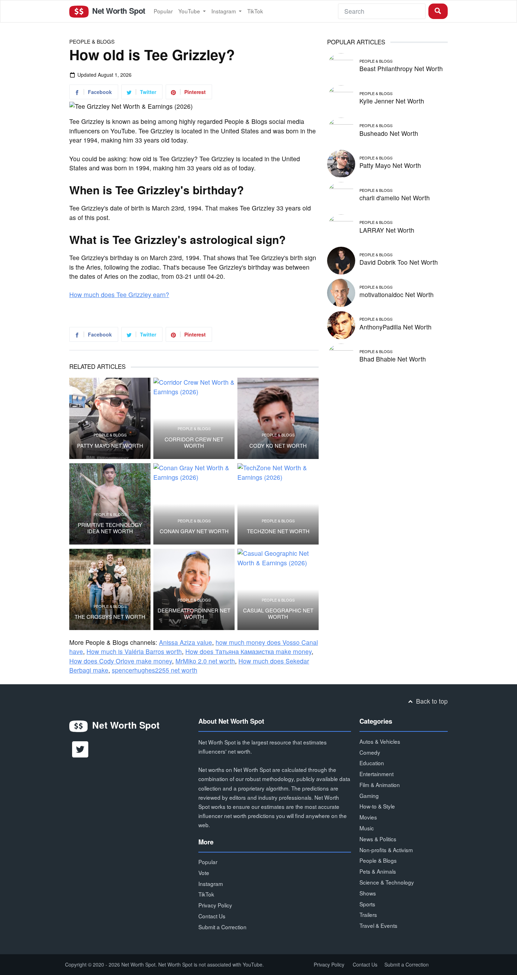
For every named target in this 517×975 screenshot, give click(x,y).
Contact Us (211, 916)
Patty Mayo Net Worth (110, 445)
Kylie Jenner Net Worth (391, 100)
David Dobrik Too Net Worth (398, 262)
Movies (368, 817)
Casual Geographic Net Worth (278, 613)
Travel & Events (378, 925)
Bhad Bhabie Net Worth (392, 358)
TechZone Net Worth (278, 531)
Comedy (369, 752)
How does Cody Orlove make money (120, 660)
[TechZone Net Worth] (278, 504)
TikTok (255, 11)
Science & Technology (386, 882)
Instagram (224, 11)
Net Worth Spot (117, 10)
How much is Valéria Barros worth (134, 651)
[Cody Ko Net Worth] (278, 418)
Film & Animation (379, 784)
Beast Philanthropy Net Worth (401, 68)
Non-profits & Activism (386, 850)
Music (366, 828)
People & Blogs (92, 41)
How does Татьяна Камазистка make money (248, 651)
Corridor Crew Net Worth (194, 442)
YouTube (190, 11)
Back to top (431, 701)
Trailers (368, 914)
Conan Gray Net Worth (194, 531)
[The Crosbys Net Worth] (110, 589)
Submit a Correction (222, 927)
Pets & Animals (377, 871)
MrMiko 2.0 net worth (205, 660)
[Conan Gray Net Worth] (194, 504)
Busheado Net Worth (388, 133)
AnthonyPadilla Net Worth (395, 326)
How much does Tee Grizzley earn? (119, 294)
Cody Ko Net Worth (278, 445)
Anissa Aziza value (185, 642)
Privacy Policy (215, 905)
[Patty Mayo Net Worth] (110, 418)
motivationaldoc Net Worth (396, 294)
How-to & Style (377, 806)
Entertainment (376, 774)
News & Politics (377, 839)
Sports (367, 904)
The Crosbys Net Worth (110, 617)
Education (371, 763)
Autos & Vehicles (379, 741)
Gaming (369, 795)
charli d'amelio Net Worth (394, 197)
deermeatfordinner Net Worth (194, 613)
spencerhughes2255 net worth (154, 670)
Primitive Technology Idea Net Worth (110, 528)
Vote (203, 872)
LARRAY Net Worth (386, 230)
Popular (163, 11)
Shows (367, 893)
